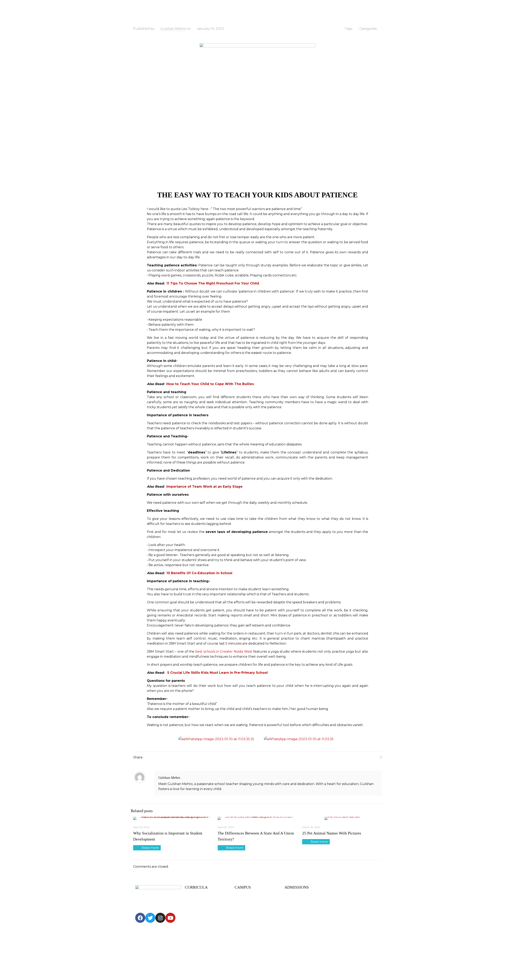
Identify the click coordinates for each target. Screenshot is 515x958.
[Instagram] (160, 918)
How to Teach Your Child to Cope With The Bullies (210, 384)
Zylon (204, 946)
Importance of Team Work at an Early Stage (205, 486)
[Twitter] (150, 918)
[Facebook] (140, 918)
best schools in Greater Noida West (223, 651)
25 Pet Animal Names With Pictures (331, 833)
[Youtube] (170, 918)
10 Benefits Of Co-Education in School (199, 573)
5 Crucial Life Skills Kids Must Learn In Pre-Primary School (217, 673)
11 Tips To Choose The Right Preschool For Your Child (212, 283)
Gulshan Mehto (173, 29)
